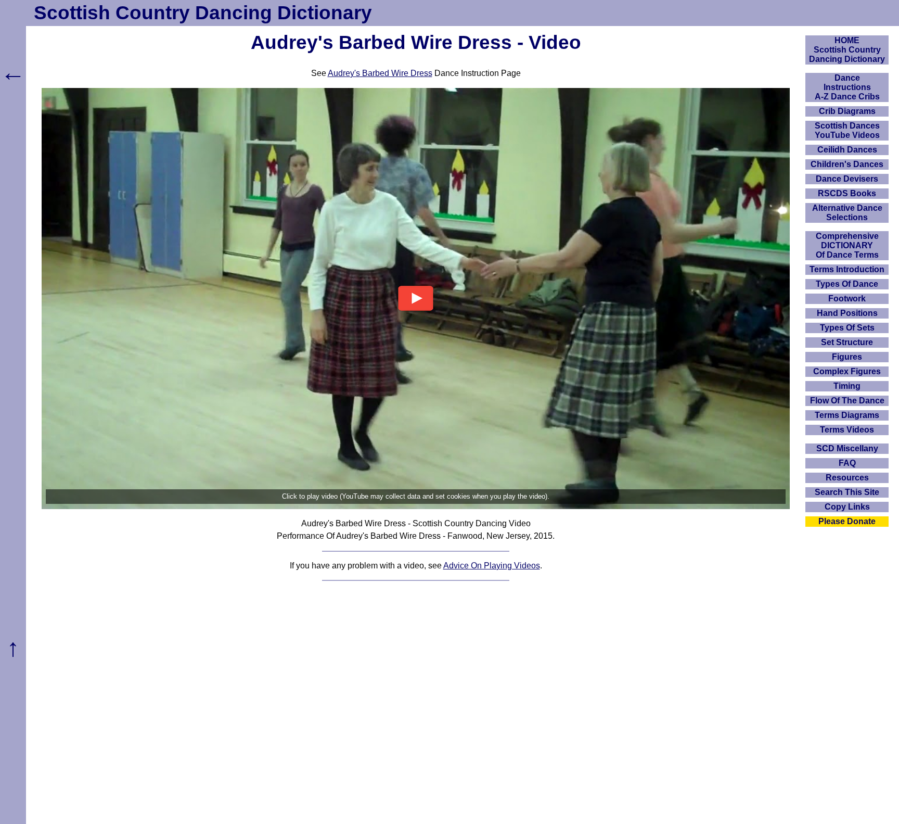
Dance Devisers (847, 178)
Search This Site (847, 492)
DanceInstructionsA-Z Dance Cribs (847, 87)
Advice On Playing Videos (491, 565)
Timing (847, 386)
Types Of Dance (847, 284)
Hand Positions (847, 313)
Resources (847, 477)
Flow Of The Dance (847, 400)
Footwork (847, 298)
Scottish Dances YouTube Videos (847, 130)
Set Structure (847, 342)
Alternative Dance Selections (847, 213)
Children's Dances (847, 164)
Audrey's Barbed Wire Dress (380, 73)
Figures (847, 356)
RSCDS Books (847, 193)
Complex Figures (847, 371)
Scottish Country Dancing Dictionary (203, 12)
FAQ (847, 463)
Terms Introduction (847, 269)
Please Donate (847, 521)
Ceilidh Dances (847, 149)
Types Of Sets (847, 327)
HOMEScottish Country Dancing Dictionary (847, 50)
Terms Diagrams (847, 415)
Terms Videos (847, 429)
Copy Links (847, 506)
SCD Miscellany (847, 448)
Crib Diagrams (847, 111)
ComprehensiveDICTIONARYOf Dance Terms (847, 245)
